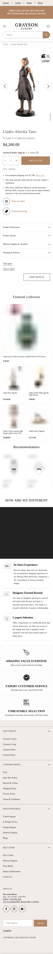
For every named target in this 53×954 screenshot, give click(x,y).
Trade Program (9, 816)
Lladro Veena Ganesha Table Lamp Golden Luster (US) (13, 432)
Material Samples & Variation (15, 244)
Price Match (8, 866)
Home (29, 3)
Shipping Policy (9, 788)
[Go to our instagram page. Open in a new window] (14, 909)
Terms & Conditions (11, 799)
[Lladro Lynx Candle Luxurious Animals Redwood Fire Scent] (26, 329)
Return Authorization (11, 871)
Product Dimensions (11, 227)
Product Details (9, 236)
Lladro (8, 138)
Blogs (5, 838)
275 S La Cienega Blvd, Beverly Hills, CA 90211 (21, 902)
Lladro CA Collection (26, 138)
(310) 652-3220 (15, 899)
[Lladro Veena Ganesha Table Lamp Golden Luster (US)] (14, 417)
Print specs (7, 263)
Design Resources (11, 809)
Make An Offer (18, 201)
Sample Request (9, 827)
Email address (12, 923)
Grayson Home (9, 750)
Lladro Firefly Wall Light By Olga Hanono (39, 394)
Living (18, 3)
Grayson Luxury (10, 739)
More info (40, 175)
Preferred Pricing (19, 211)
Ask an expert (9, 269)
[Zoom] (48, 56)
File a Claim (8, 855)
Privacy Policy (9, 794)
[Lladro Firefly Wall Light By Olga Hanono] (39, 378)
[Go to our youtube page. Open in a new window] (22, 909)
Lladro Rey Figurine (10, 393)
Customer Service (11, 765)
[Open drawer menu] (4, 26)
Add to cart (36, 161)
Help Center (9, 848)
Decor (40, 3)
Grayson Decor (9, 755)
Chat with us (37, 277)
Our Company (9, 731)
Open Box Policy (10, 778)
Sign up (40, 923)
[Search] (46, 34)
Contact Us (7, 877)
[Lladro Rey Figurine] (14, 378)
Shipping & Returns (11, 253)
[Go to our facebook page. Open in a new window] (6, 909)
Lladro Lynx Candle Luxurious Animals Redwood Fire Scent (24, 357)
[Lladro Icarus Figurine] (39, 417)
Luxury (6, 3)
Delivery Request (10, 833)
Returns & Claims (10, 783)
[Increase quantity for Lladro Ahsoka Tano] (16, 160)
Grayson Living (9, 744)
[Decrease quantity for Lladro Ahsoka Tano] (5, 160)
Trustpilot (7, 930)
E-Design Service (10, 822)
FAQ (5, 772)
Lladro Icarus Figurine (36, 431)
